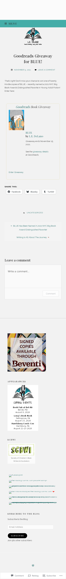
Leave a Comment (46, 70)
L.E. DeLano (36, 136)
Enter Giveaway (16, 172)
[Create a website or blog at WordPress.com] (33, 566)
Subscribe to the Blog (24, 513)
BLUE (29, 132)
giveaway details (40, 151)
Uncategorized (35, 213)
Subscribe (17, 535)
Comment (51, 293)
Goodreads (23, 107)
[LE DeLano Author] (33, 36)
